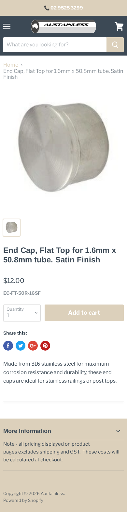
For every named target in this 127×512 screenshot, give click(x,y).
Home (10, 65)
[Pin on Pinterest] (45, 346)
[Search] (115, 44)
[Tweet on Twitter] (20, 346)
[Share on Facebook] (8, 346)
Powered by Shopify (23, 500)
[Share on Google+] (33, 346)
